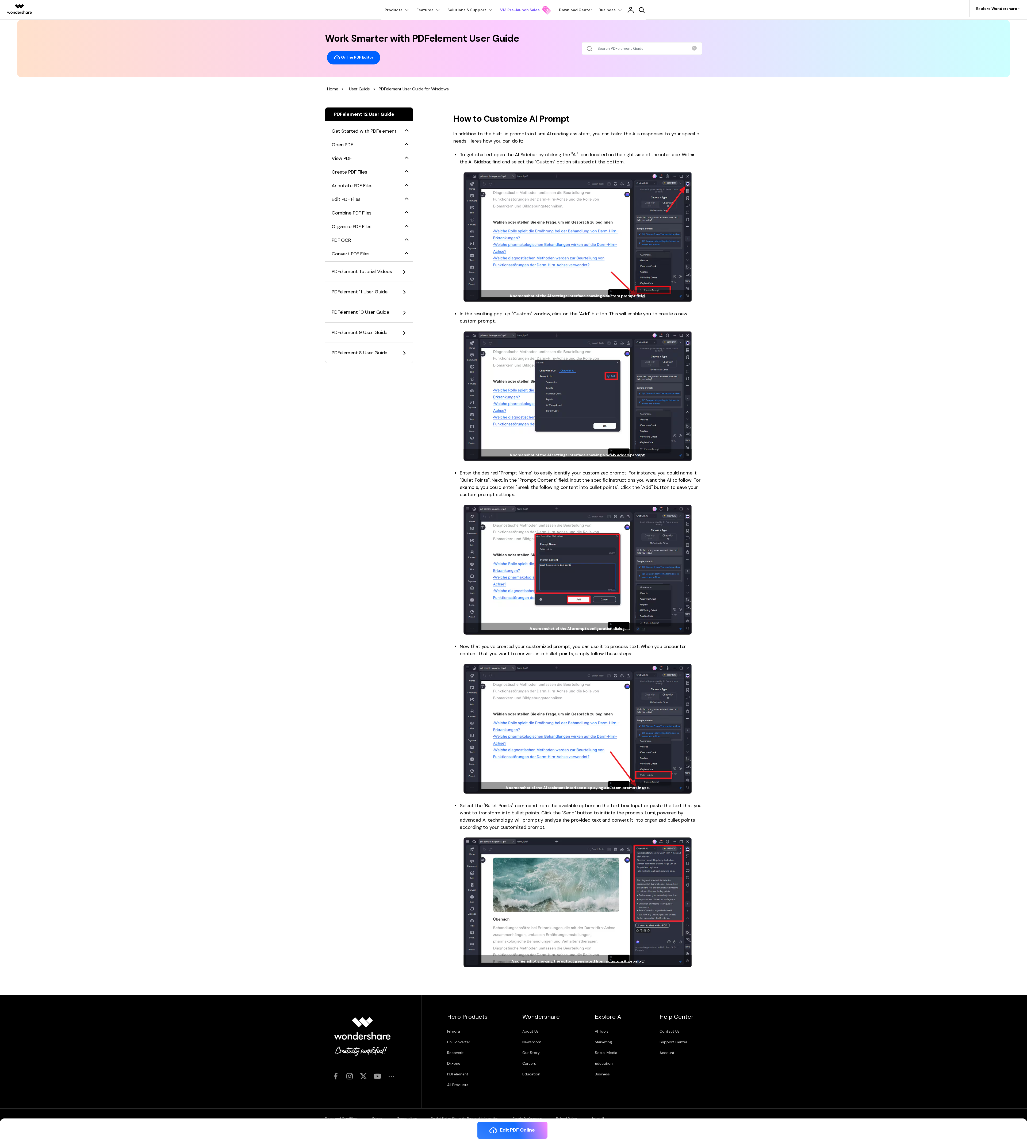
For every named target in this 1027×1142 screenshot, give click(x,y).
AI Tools (601, 1031)
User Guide (359, 89)
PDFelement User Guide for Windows (414, 89)
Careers (529, 1063)
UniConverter (458, 1042)
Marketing (603, 1042)
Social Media (606, 1052)
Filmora (453, 1031)
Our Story (531, 1052)
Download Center (575, 9)
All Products (457, 1084)
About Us (530, 1031)
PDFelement (457, 1074)
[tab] (369, 128)
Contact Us (670, 1031)
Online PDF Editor (356, 57)
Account (667, 1052)
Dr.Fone (453, 1063)
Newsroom (531, 1042)
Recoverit (455, 1052)
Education (531, 1074)
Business (602, 1074)
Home (332, 89)
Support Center (673, 1042)
